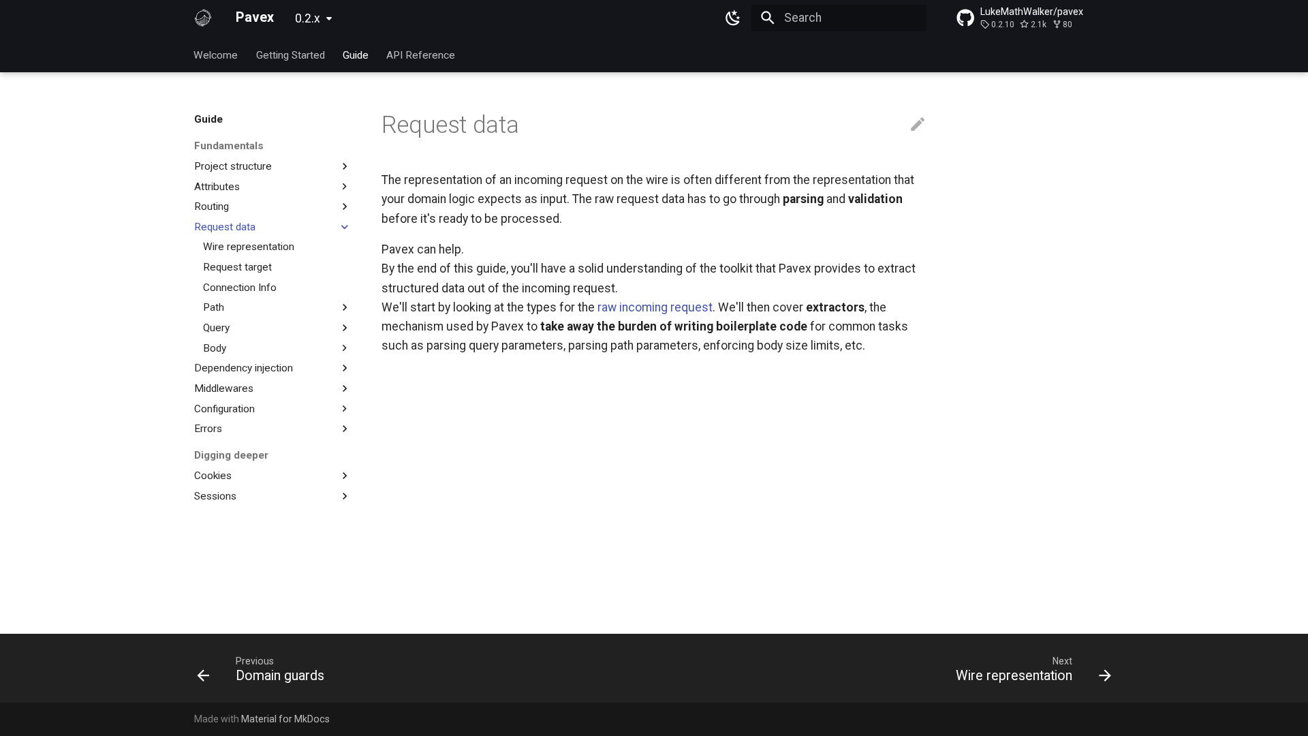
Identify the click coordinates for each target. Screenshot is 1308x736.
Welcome (216, 54)
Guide (356, 54)
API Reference (421, 54)
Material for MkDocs (285, 719)
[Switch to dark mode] (734, 18)
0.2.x (307, 18)
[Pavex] (203, 18)
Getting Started (290, 54)
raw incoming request (655, 307)
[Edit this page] (917, 124)
